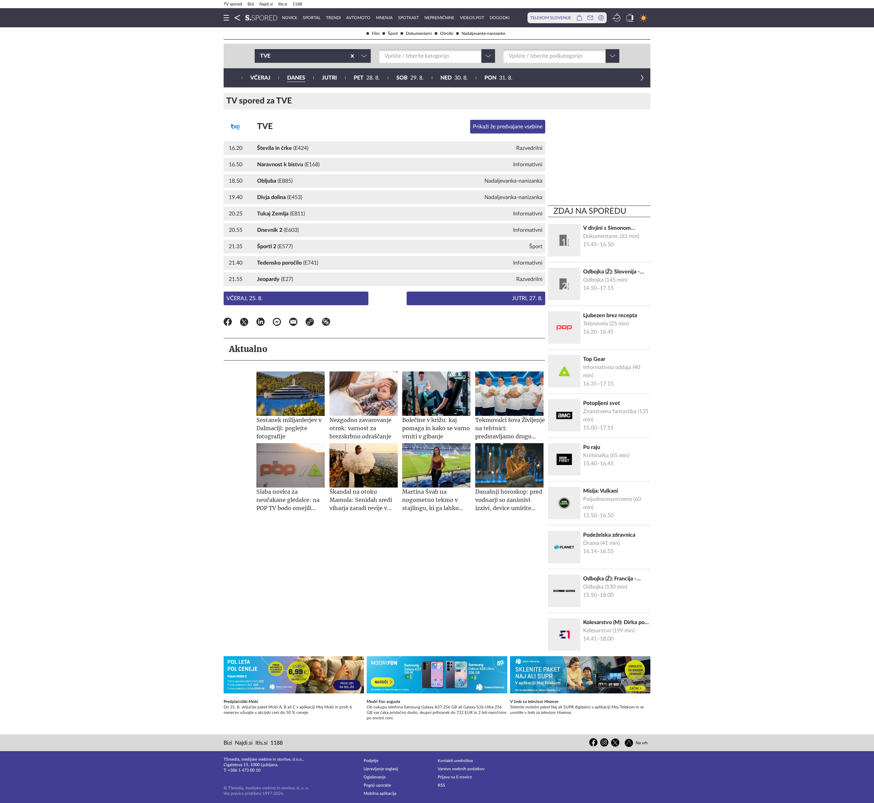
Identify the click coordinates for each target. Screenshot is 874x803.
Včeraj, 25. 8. (244, 298)
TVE (265, 127)
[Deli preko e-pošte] (293, 323)
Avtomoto (358, 18)
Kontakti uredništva (455, 761)
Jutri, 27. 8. (527, 298)
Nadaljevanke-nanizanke (483, 33)
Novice (289, 18)
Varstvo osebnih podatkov (461, 769)
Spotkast (408, 18)
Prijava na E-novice (455, 777)
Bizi (251, 4)
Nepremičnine (439, 18)
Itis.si (282, 4)
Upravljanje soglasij (381, 769)
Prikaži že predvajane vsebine (507, 126)
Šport (393, 33)
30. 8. (454, 78)
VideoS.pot (472, 18)
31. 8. (498, 78)
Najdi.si (266, 4)
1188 (297, 4)
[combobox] (261, 56)
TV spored (233, 4)
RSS (441, 785)
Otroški (446, 33)
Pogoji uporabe (377, 785)
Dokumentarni (419, 33)
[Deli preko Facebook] (228, 323)
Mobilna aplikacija (380, 793)
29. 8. (410, 78)
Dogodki (499, 18)
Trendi (333, 18)
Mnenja (384, 18)
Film (376, 33)
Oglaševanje (374, 777)
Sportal (312, 18)
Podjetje (371, 761)
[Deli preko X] (244, 323)
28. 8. (367, 78)
